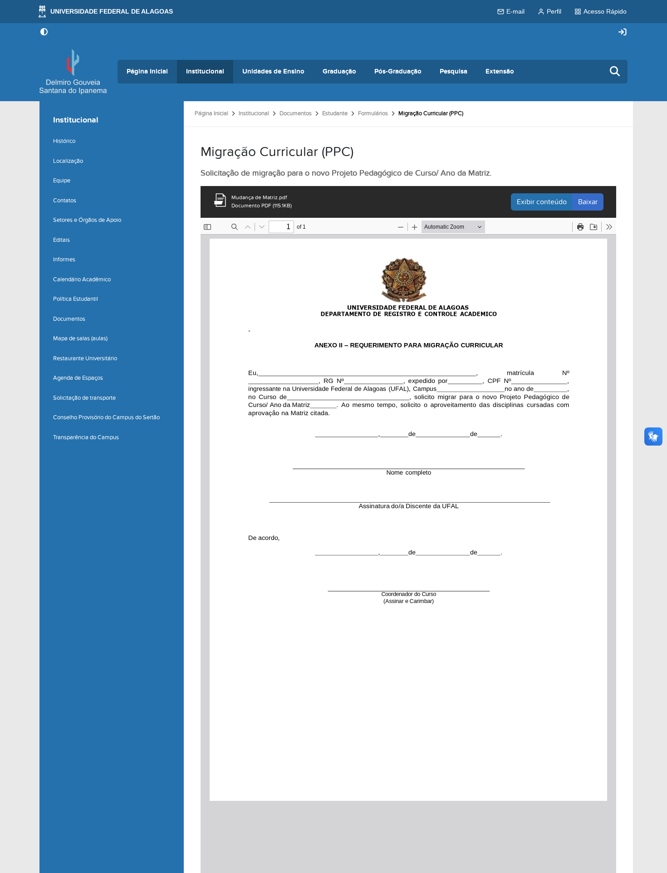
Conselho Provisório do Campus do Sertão (106, 417)
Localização (68, 161)
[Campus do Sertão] (73, 71)
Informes (64, 259)
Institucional (205, 71)
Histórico (64, 141)
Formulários (373, 113)
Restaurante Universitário (85, 358)
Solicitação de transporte (84, 398)
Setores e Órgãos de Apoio (87, 220)
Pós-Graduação (398, 71)
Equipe (61, 180)
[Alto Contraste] (44, 33)
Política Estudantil (75, 299)
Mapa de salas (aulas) (80, 338)
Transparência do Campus (86, 437)
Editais (61, 240)
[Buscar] (615, 72)
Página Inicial (147, 71)
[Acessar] (623, 32)
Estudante (335, 113)
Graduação (339, 71)
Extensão (500, 71)
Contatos (64, 200)
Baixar (588, 201)
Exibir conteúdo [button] (542, 201)
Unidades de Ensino (273, 71)
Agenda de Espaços (78, 378)
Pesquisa (453, 71)
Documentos (296, 113)
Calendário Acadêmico (82, 279)
